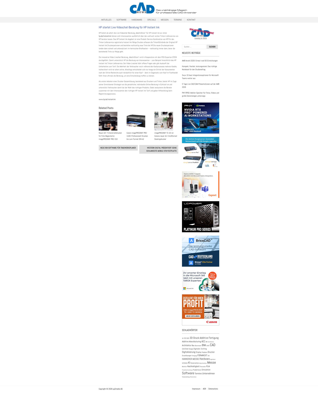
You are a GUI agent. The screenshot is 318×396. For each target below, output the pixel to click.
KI (189, 362)
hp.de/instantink (105, 36)
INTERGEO (185, 363)
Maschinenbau (203, 363)
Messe (211, 362)
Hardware (137, 19)
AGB (204, 389)
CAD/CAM (185, 349)
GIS (209, 356)
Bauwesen (198, 345)
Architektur (186, 345)
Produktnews (197, 370)
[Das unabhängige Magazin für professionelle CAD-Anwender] (104, 12)
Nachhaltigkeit (193, 366)
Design (191, 349)
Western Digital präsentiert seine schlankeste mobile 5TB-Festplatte (161, 149)
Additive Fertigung (209, 338)
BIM (204, 345)
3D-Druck (194, 338)
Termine (178, 19)
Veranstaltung (186, 377)
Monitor (184, 366)
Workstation (193, 377)
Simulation (206, 369)
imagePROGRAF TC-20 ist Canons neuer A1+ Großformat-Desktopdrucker (166, 136)
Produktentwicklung (187, 370)
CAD (212, 344)
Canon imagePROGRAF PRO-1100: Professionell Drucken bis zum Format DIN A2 (137, 136)
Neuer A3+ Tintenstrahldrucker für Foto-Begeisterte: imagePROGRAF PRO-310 (110, 136)
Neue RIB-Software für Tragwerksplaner (118, 147)
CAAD (207, 346)
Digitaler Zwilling (200, 348)
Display (198, 352)
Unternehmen (208, 373)
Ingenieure (212, 359)
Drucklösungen (186, 355)
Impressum (196, 389)
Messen (165, 19)
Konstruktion (195, 363)
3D (183, 338)
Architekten (211, 342)
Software (121, 19)
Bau (193, 345)
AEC (203, 341)
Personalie (203, 367)
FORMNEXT (202, 355)
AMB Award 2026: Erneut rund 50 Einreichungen (200, 60)
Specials (151, 19)
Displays (204, 352)
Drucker (211, 352)
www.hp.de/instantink (107, 99)
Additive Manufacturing (191, 341)
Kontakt (191, 19)
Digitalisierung (188, 352)
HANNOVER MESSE (190, 358)
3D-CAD (186, 338)
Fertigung (194, 356)
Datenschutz (213, 389)
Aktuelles (106, 19)
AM (206, 342)
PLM (208, 366)
